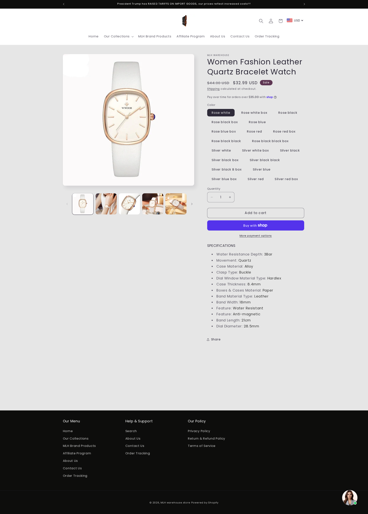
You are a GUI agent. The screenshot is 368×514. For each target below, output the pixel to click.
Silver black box (225, 160)
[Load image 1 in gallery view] (82, 203)
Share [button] (215, 339)
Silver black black (265, 160)
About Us (70, 461)
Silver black (290, 150)
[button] (118, 36)
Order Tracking (75, 476)
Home (68, 431)
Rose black (287, 112)
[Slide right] (192, 204)
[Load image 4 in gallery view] (152, 203)
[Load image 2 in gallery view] (106, 203)
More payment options (256, 236)
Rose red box (284, 131)
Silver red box (286, 179)
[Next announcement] (304, 4)
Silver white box (255, 150)
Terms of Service (201, 446)
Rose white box (254, 112)
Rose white (221, 112)
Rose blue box (224, 131)
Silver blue (262, 169)
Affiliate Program (77, 453)
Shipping (213, 89)
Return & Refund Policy (206, 438)
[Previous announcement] (63, 4)
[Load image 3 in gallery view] (129, 203)
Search (131, 431)
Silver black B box (227, 169)
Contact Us (72, 468)
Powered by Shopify (205, 502)
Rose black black (226, 141)
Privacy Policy (199, 431)
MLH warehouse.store (175, 502)
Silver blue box (224, 179)
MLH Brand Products (79, 446)
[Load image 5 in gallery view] (175, 203)
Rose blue (257, 122)
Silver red (256, 179)
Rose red (254, 131)
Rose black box (225, 122)
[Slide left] (67, 204)
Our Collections (76, 438)
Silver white (221, 150)
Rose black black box (270, 141)
